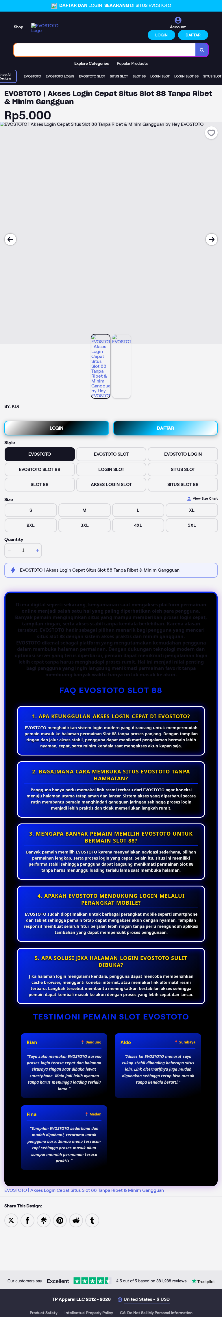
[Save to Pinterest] (60, 1220)
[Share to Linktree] (44, 1220)
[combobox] (105, 49)
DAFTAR (193, 35)
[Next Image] (211, 239)
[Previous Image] (10, 239)
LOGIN (161, 35)
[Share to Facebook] (27, 1220)
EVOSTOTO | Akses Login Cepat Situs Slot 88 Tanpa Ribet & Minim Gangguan (84, 1190)
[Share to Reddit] (76, 1220)
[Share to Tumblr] (92, 1220)
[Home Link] (47, 28)
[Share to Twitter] (11, 1220)
